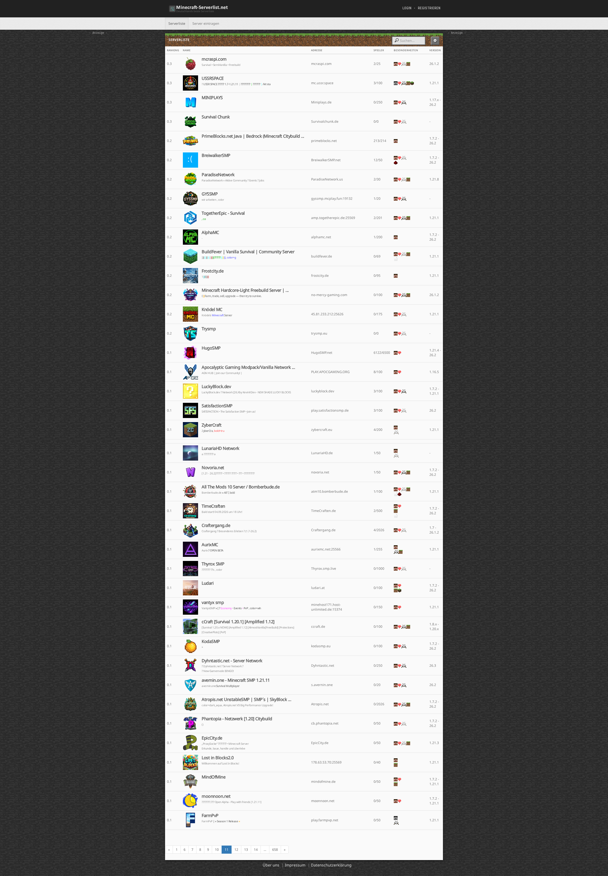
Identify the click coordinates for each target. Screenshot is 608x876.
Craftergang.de (216, 525)
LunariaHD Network (220, 448)
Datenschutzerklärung (331, 865)
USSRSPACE (213, 78)
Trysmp (209, 328)
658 (275, 849)
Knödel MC (212, 309)
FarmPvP (210, 815)
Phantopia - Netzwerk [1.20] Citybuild (237, 718)
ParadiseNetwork (218, 174)
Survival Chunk (216, 117)
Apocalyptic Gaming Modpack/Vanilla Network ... (248, 367)
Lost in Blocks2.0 (218, 757)
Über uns (271, 865)
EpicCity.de (212, 738)
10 (217, 849)
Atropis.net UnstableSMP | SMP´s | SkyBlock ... (246, 699)
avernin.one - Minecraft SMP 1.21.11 (236, 680)
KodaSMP (211, 641)
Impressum (295, 865)
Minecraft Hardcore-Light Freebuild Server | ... (245, 290)
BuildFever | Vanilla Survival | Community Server (248, 251)
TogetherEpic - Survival (223, 213)
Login (407, 8)
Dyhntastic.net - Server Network (232, 660)
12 (236, 849)
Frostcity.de (212, 271)
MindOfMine (213, 777)
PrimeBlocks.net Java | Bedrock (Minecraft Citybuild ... (253, 136)
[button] (435, 41)
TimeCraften (213, 506)
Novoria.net (213, 467)
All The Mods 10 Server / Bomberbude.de (241, 487)
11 (226, 849)
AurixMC (210, 544)
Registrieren (429, 8)
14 (256, 849)
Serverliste (176, 23)
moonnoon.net (216, 796)
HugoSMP (211, 348)
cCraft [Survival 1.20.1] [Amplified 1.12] (238, 621)
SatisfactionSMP (217, 406)
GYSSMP (210, 194)
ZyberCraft (211, 425)
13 (246, 849)
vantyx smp (213, 602)
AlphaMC (210, 232)
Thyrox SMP (213, 564)
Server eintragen (205, 23)
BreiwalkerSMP (216, 155)
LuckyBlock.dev (216, 386)
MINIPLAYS (212, 97)
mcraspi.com (214, 59)
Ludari (208, 583)
